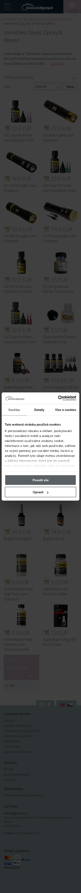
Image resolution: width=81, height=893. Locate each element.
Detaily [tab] (39, 409)
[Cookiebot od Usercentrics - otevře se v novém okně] (58, 398)
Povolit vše (41, 480)
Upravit (38, 492)
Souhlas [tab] (14, 409)
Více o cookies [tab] (65, 409)
